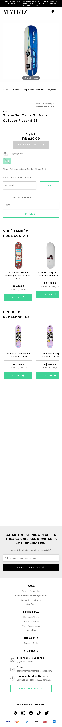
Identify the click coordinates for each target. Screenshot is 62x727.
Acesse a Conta (31, 643)
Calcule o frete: (21, 197)
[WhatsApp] (15, 713)
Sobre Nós (31, 630)
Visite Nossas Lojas (31, 626)
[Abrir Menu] (57, 12)
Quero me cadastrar (29, 567)
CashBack (31, 604)
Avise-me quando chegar (17, 178)
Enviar (48, 185)
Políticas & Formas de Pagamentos (31, 595)
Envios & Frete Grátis (31, 600)
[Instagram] (23, 713)
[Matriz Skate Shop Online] (15, 12)
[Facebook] (31, 713)
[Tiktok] (39, 713)
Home (7, 90)
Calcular (30, 214)
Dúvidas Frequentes (31, 591)
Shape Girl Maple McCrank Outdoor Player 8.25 (35, 90)
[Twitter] (46, 713)
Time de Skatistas (31, 621)
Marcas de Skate (31, 617)
